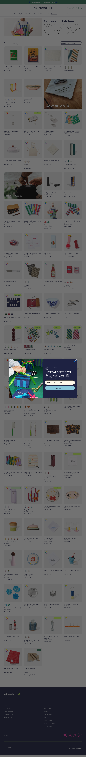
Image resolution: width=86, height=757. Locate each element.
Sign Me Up (59, 388)
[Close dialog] (75, 360)
